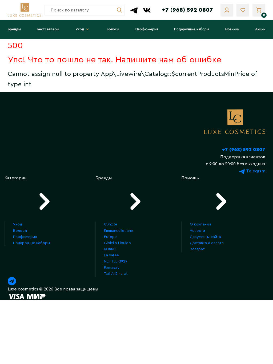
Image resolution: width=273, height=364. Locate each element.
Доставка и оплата (207, 243)
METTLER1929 (115, 261)
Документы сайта (205, 237)
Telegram (255, 171)
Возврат (197, 249)
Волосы (113, 29)
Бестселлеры (48, 29)
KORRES (111, 249)
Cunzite (110, 224)
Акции (260, 29)
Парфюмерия (146, 29)
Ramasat (111, 267)
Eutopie (111, 237)
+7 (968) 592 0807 (187, 10)
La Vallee (111, 255)
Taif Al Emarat (116, 274)
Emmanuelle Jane (118, 231)
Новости (197, 231)
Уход (79, 29)
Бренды (14, 29)
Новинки (232, 29)
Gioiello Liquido (117, 243)
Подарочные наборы (191, 29)
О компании (200, 224)
